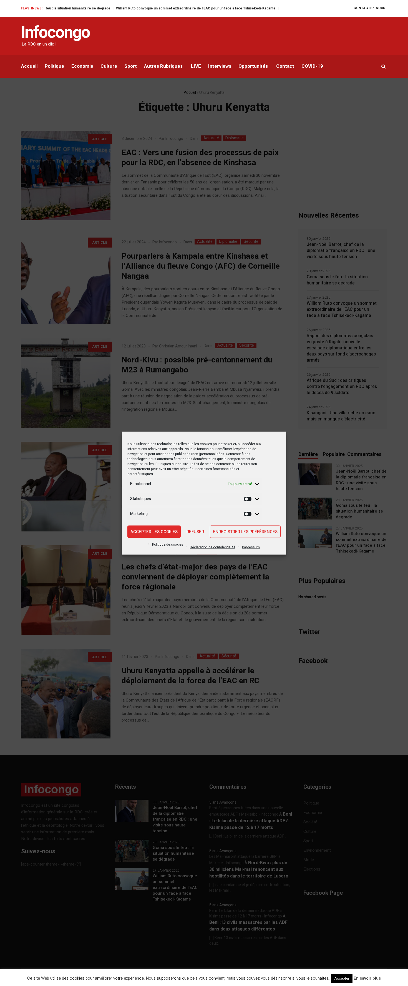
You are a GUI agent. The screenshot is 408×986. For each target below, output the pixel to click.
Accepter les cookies (154, 532)
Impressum (251, 546)
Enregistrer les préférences (245, 532)
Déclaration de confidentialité (212, 546)
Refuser (195, 532)
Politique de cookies (167, 544)
